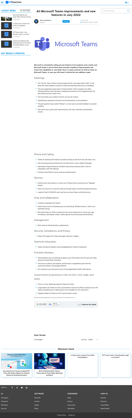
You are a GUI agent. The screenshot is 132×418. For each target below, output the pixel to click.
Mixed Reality (105, 409)
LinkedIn (26, 387)
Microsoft (66, 21)
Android (36, 401)
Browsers (104, 401)
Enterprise (4, 401)
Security (3, 409)
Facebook (12, 387)
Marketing (4, 405)
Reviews (103, 398)
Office (36, 409)
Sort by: (84, 340)
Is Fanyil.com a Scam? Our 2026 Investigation (82, 356)
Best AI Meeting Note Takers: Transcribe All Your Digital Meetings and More (49, 373)
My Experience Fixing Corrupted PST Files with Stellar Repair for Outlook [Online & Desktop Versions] (16, 373)
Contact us (71, 415)
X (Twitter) (17, 387)
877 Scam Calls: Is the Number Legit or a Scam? (115, 356)
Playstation (71, 409)
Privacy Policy (61, 415)
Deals (69, 398)
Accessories (71, 405)
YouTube (22, 387)
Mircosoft (37, 398)
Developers (4, 398)
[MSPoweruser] (14, 2)
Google (36, 405)
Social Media (105, 405)
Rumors (70, 401)
